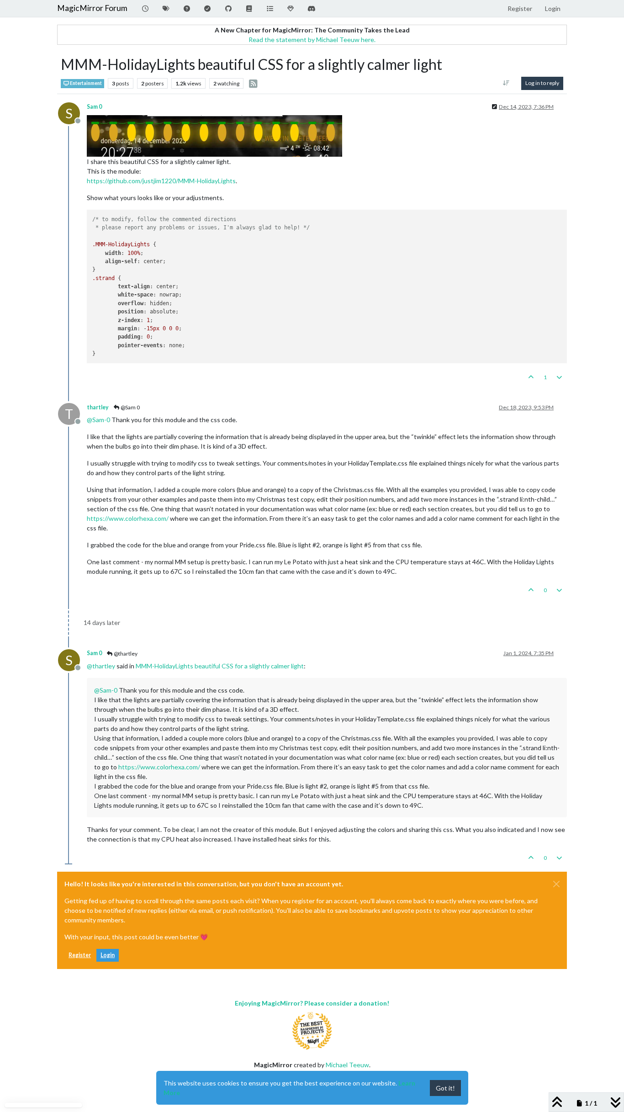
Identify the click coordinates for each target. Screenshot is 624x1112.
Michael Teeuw (347, 1065)
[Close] (556, 884)
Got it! (445, 1088)
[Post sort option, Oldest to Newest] (506, 83)
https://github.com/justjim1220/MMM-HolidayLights (161, 181)
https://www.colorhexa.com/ (128, 518)
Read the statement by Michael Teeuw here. (312, 39)
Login (107, 955)
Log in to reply (542, 82)
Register (80, 955)
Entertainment (85, 83)
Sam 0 (94, 106)
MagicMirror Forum (92, 8)
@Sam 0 (130, 407)
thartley (98, 407)
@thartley (125, 653)
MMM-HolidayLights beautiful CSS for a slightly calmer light (220, 666)
